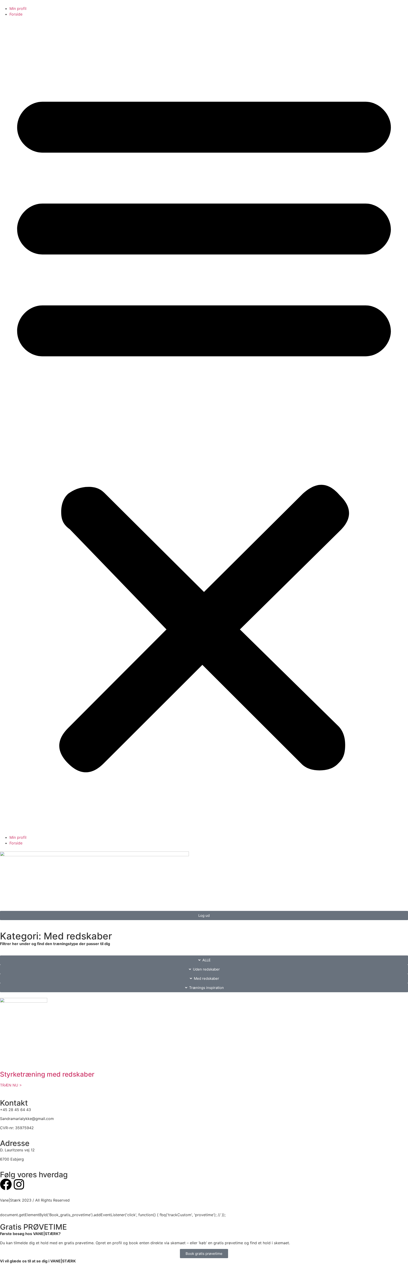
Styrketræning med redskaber (47, 1074)
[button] (204, 426)
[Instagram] (19, 1184)
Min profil (17, 8)
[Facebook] (6, 1184)
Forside (15, 14)
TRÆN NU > (11, 1085)
